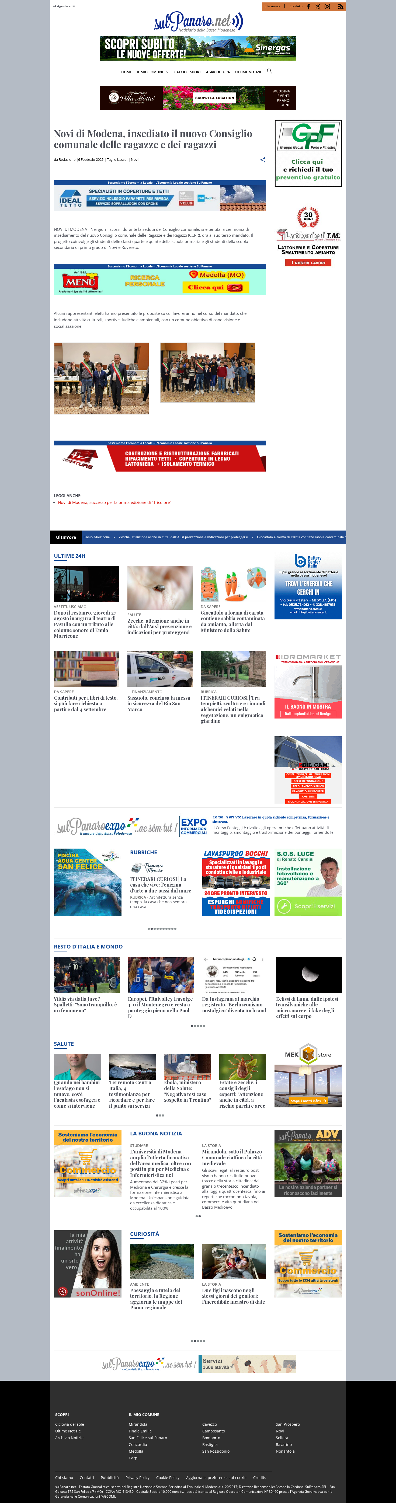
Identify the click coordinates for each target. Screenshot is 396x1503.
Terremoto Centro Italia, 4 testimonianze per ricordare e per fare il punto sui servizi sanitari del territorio (132, 1094)
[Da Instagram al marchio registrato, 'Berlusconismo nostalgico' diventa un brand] (235, 975)
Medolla (136, 1451)
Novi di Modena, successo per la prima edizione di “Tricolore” (114, 502)
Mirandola (138, 1424)
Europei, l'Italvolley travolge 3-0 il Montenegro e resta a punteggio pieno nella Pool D (160, 1007)
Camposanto (213, 1431)
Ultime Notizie (68, 1431)
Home (126, 71)
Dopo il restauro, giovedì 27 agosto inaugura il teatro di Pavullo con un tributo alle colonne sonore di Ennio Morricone (85, 624)
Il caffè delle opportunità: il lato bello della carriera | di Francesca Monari (161, 885)
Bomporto (211, 1437)
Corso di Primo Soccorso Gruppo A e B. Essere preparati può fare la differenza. (275, 820)
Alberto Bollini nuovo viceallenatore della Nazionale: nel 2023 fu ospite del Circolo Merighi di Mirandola (159, 1163)
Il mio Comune (150, 71)
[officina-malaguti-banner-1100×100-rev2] (198, 1364)
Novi (134, 159)
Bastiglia (210, 1444)
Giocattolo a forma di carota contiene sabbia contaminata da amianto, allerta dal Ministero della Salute (285, 537)
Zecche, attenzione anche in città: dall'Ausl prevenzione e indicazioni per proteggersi (133, 537)
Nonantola (285, 1451)
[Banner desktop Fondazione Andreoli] (160, 211)
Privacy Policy (138, 1477)
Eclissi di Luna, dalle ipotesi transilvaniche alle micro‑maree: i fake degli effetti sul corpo (307, 1007)
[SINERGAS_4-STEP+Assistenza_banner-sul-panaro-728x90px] (198, 59)
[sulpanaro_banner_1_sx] (308, 1194)
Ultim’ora (66, 537)
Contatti (296, 6)
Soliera (282, 1437)
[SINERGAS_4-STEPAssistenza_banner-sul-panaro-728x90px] (160, 471)
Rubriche (143, 852)
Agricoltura (218, 71)
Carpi (133, 1457)
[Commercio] (308, 1294)
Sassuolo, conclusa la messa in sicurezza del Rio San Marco (158, 704)
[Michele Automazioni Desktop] (198, 98)
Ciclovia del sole (69, 1424)
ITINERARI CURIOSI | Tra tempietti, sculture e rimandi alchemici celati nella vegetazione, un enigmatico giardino (233, 709)
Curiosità (144, 1233)
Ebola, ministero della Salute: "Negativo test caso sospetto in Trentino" (187, 1091)
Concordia (138, 1444)
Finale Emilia (140, 1431)
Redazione (67, 159)
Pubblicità (110, 1477)
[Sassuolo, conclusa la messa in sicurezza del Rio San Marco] (160, 669)
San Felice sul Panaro (148, 1437)
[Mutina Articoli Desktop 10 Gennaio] (160, 295)
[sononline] (87, 1294)
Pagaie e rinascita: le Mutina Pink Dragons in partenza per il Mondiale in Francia (161, 1299)
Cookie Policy (167, 1477)
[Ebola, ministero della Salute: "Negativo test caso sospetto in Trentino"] (187, 1067)
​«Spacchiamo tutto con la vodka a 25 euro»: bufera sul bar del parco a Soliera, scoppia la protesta (233, 1299)
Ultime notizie (248, 71)
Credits (259, 1477)
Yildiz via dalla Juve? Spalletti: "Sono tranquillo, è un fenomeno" (85, 1005)
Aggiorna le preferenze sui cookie (216, 1477)
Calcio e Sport (187, 71)
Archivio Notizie (69, 1437)
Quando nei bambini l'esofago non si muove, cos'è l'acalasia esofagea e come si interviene (77, 1094)
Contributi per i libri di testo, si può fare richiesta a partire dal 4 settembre (86, 704)
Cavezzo (209, 1424)
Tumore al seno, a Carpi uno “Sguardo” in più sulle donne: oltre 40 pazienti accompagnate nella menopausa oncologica (232, 1163)
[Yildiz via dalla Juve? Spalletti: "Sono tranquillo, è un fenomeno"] (87, 975)
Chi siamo (272, 6)
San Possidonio (216, 1451)
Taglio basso (117, 159)
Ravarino (284, 1444)
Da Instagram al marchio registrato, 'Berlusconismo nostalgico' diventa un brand (234, 1005)
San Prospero (288, 1424)
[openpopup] (342, 72)
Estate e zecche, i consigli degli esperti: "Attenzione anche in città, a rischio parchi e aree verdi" (242, 1094)
